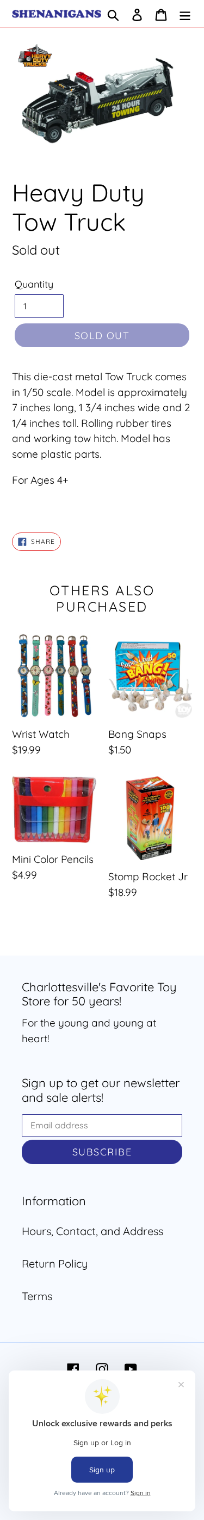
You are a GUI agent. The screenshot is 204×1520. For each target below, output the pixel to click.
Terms (37, 1296)
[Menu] (185, 14)
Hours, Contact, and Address (92, 1231)
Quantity (34, 284)
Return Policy (55, 1263)
